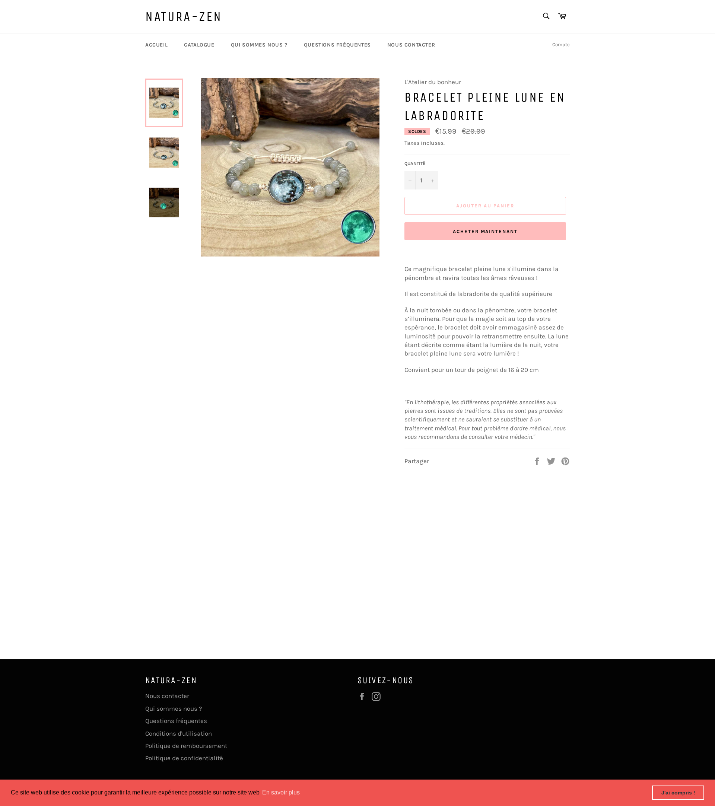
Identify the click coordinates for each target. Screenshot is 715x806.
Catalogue (199, 45)
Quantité (414, 163)
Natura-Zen (183, 17)
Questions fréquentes (337, 45)
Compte (561, 44)
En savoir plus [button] (281, 792)
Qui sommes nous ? (259, 45)
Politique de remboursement (186, 745)
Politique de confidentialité (184, 758)
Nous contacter (411, 45)
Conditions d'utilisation (178, 733)
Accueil (156, 45)
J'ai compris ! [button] (678, 793)
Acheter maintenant (485, 231)
